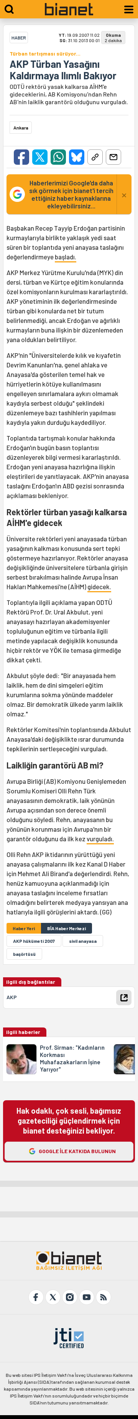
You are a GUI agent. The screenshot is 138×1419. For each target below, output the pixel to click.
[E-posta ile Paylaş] (113, 157)
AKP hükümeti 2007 (34, 941)
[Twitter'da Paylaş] (40, 157)
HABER (19, 37)
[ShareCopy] (95, 157)
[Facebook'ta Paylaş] (21, 157)
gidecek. (99, 586)
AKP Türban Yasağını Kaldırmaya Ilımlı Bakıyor (63, 69)
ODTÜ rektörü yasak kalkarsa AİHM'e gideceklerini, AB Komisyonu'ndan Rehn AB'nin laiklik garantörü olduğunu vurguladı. (69, 94)
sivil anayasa (83, 941)
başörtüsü (24, 954)
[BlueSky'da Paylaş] (76, 157)
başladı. (65, 257)
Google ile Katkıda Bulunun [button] (77, 1151)
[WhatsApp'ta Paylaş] (58, 157)
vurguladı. (100, 838)
